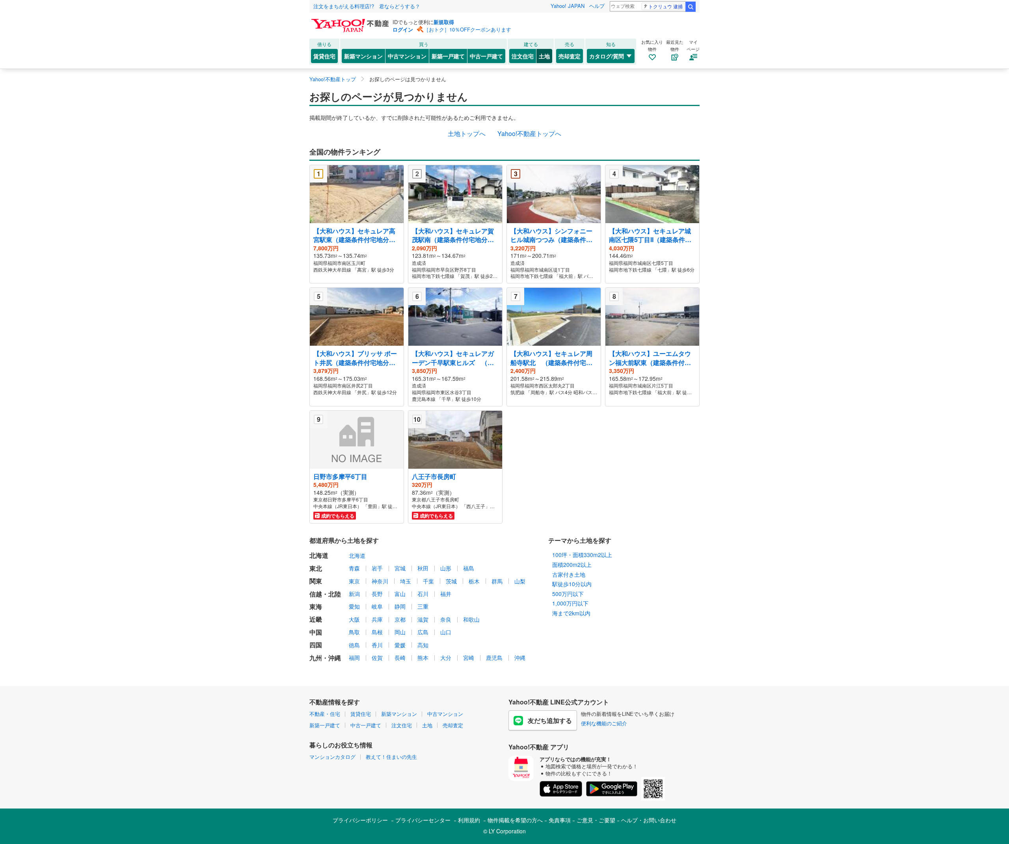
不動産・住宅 (324, 713)
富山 (400, 594)
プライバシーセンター (423, 820)
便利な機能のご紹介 (604, 723)
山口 (445, 632)
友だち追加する (550, 720)
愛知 (354, 606)
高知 (422, 645)
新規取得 (444, 22)
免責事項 (560, 820)
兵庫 (377, 619)
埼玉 (405, 581)
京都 (400, 619)
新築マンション (363, 56)
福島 (468, 568)
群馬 (497, 581)
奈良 (445, 619)
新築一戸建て (448, 56)
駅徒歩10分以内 (572, 584)
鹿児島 (494, 657)
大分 (445, 657)
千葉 (428, 581)
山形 (445, 568)
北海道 (357, 555)
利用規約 (469, 820)
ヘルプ (597, 5)
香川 (377, 645)
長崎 (400, 657)
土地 (544, 56)
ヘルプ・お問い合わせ (648, 820)
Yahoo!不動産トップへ (529, 133)
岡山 (400, 632)
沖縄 (519, 657)
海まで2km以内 (571, 613)
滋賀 (422, 619)
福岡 (354, 657)
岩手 (377, 568)
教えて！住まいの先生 (391, 756)
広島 (422, 632)
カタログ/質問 (606, 56)
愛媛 (400, 645)
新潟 (354, 594)
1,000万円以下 (570, 603)
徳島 (354, 645)
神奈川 (380, 581)
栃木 (474, 581)
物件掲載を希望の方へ (515, 820)
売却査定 (569, 56)
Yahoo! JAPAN (568, 5)
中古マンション (407, 56)
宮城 (400, 568)
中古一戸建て (486, 56)
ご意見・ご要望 (596, 820)
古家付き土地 (568, 574)
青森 (354, 568)
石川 (422, 594)
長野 (377, 594)
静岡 (400, 606)
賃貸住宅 (324, 56)
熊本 (422, 657)
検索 (690, 7)
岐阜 (377, 606)
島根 (377, 632)
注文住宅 (523, 56)
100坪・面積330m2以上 (582, 555)
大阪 (354, 619)
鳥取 (354, 632)
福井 (445, 594)
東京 (354, 581)
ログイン (403, 29)
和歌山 (471, 619)
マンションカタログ (332, 756)
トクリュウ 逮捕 (665, 6)
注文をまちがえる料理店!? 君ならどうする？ (366, 6)
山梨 (519, 581)
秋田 (422, 568)
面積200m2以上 (572, 564)
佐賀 (377, 657)
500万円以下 (568, 594)
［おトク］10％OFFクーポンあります (467, 29)
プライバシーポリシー (360, 820)
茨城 (451, 581)
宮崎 (468, 657)
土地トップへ (467, 133)
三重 (422, 606)
